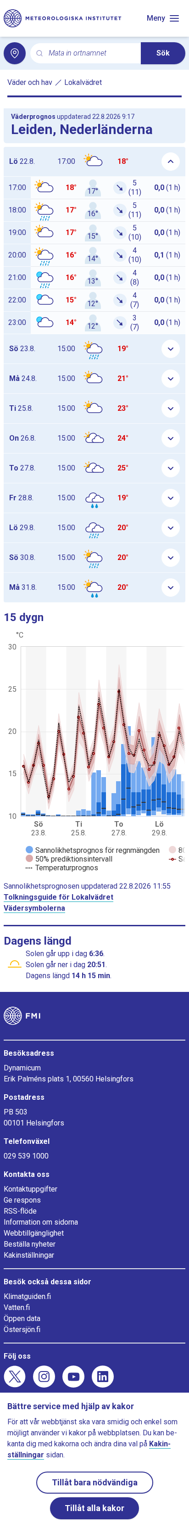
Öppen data (22, 1318)
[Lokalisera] (15, 53)
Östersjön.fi (22, 1329)
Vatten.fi (17, 1307)
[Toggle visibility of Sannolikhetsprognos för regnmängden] (93, 850)
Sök (163, 53)
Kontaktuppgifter (30, 1189)
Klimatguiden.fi (27, 1296)
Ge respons (22, 1200)
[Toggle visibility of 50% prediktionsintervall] (69, 859)
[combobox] (91, 53)
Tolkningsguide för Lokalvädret (58, 897)
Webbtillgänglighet (34, 1233)
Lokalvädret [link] (83, 82)
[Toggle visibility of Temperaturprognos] (62, 867)
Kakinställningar (29, 1255)
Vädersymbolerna (34, 908)
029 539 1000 (26, 1156)
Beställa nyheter (30, 1244)
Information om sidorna (41, 1222)
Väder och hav (29, 82)
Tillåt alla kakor (94, 1508)
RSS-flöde (20, 1211)
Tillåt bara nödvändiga (95, 1482)
